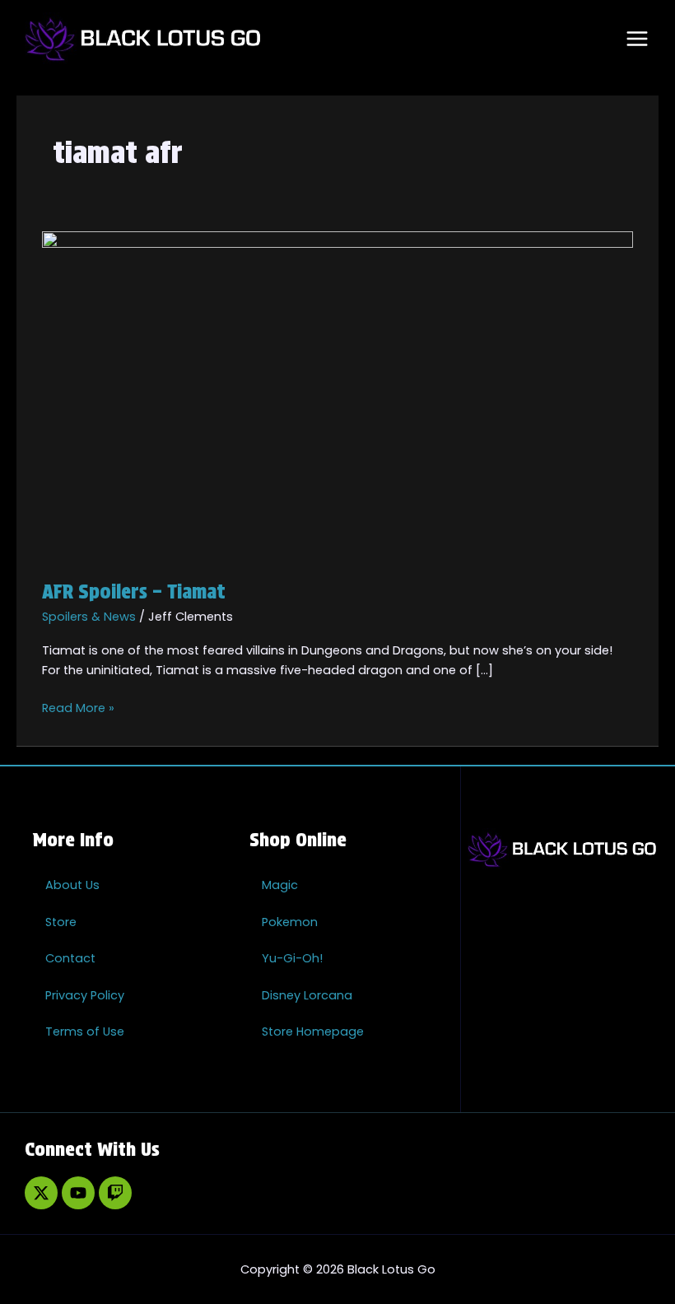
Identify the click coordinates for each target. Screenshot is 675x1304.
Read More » (78, 707)
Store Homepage (313, 1031)
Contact (70, 958)
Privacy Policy (84, 995)
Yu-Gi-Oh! (292, 958)
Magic (280, 885)
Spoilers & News (89, 616)
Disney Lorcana (307, 995)
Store (61, 922)
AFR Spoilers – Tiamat (134, 591)
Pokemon (290, 922)
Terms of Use (84, 1031)
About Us (72, 885)
